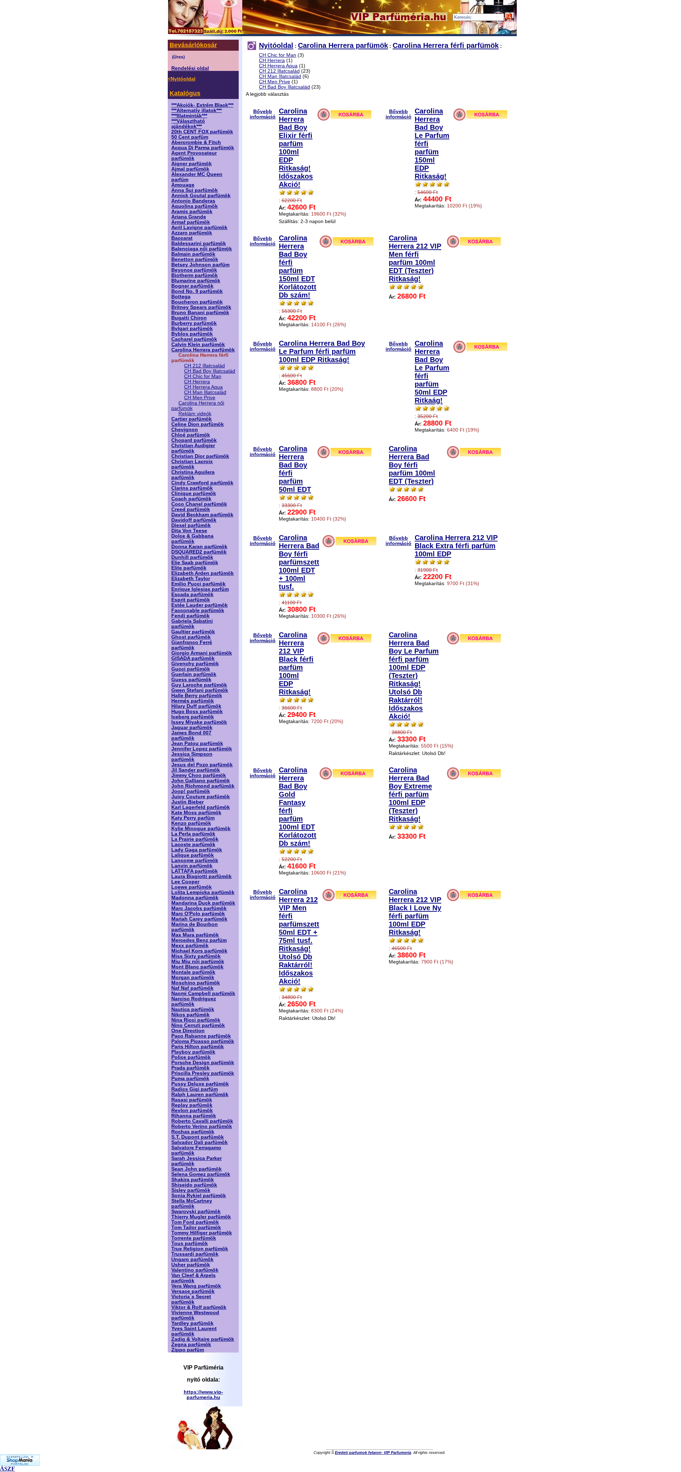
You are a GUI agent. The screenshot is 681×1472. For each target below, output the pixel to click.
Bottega (180, 296)
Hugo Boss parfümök (197, 711)
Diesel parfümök (191, 525)
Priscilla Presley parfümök (202, 1073)
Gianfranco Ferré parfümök (191, 645)
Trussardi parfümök (194, 1254)
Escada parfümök (192, 594)
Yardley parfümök (192, 1323)
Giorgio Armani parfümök (201, 653)
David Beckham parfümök (202, 514)
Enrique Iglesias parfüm (200, 589)
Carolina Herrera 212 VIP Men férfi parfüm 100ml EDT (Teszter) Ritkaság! (415, 258)
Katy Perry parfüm (193, 818)
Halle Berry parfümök (196, 695)
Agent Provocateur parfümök (194, 155)
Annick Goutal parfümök (201, 195)
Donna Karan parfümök (199, 546)
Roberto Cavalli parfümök (202, 1121)
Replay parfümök (191, 1105)
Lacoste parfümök (193, 844)
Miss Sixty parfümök (196, 956)
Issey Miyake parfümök (199, 722)
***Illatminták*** (189, 115)
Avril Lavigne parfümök (199, 227)
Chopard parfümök (194, 440)
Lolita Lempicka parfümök (202, 892)
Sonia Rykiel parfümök (198, 1195)
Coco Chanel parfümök (199, 504)
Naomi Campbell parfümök (203, 993)
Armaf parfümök (190, 222)
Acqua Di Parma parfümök (202, 147)
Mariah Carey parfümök (199, 919)
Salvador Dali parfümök (199, 1142)
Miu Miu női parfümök (197, 961)
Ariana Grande (188, 217)
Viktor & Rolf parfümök (198, 1307)
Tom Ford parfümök (195, 1222)
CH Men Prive (199, 397)
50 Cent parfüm (189, 137)
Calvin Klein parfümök (198, 344)
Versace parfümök (193, 1291)
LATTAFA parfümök (194, 871)
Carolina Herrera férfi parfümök (446, 45)
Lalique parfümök (192, 855)
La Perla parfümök (193, 834)
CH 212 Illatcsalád (204, 365)
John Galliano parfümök (200, 780)
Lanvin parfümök (191, 865)
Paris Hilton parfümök (197, 1046)
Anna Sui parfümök (194, 190)
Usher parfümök (190, 1264)
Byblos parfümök (192, 334)
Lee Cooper (185, 881)
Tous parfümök (189, 1243)
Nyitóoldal (276, 45)
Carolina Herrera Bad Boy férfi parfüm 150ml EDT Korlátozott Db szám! (297, 266)
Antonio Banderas (193, 201)
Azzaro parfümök (191, 232)
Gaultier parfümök (193, 631)
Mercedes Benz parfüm (199, 940)
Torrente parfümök (193, 1238)
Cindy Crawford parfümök (202, 482)
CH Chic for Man (202, 376)
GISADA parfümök (193, 658)
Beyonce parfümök (194, 270)
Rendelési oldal (190, 68)
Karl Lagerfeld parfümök (200, 807)
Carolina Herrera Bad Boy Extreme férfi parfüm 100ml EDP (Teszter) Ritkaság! (410, 794)
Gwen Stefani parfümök (199, 690)
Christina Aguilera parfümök (193, 475)
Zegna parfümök (191, 1344)
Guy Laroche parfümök (199, 685)
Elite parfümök (188, 568)
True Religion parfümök (199, 1248)
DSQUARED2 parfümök (199, 552)
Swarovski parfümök (196, 1211)
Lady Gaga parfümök (196, 849)
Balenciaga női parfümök (201, 248)
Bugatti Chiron (189, 318)
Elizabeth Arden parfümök (202, 573)
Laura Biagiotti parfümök (201, 876)
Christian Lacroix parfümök (192, 464)
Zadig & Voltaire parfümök (202, 1339)
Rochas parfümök (192, 1131)
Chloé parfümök (190, 435)
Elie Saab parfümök (194, 562)
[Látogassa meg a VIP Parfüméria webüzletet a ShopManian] (20, 1464)
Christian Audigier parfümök (193, 448)
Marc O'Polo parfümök (198, 913)
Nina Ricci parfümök (195, 1020)
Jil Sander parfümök (195, 770)
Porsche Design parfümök (202, 1062)
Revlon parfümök (192, 1110)
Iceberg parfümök (192, 717)
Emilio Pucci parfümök (198, 584)
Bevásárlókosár (193, 45)
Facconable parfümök (197, 610)
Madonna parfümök (194, 897)
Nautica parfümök (192, 1009)
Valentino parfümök (194, 1270)
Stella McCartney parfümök (191, 1203)
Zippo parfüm (187, 1349)
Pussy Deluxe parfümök (200, 1084)
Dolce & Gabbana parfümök (192, 538)
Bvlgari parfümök (192, 328)
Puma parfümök (190, 1078)
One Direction (188, 1030)
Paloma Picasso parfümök (202, 1041)
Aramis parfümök (191, 211)
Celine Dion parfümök (197, 424)
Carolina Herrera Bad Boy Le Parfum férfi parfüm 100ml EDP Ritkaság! (322, 351)
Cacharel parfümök (194, 339)
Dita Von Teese (189, 530)
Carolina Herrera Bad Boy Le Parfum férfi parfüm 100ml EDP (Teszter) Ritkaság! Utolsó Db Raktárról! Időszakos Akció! (414, 675)
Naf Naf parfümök (192, 988)
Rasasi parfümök (191, 1099)
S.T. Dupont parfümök (197, 1137)
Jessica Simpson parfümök (191, 756)
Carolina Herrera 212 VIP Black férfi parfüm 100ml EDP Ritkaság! (296, 663)
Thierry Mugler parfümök (201, 1217)
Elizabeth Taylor (190, 578)
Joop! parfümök (190, 791)
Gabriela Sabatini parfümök (192, 623)
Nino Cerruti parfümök (198, 1025)
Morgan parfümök (192, 977)
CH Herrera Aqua (203, 387)
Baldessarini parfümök (198, 243)
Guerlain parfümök (193, 674)
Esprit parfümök (190, 599)
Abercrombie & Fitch (196, 142)
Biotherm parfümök (194, 275)
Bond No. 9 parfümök (197, 291)
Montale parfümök (193, 972)
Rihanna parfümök (193, 1115)
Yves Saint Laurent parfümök (194, 1331)
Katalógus (185, 93)
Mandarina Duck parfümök (203, 903)
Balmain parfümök (193, 254)
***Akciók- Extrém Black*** (202, 105)
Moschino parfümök (195, 982)
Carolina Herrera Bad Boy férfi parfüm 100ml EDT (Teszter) (412, 465)
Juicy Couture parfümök (200, 796)
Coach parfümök (191, 498)
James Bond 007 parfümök (191, 735)
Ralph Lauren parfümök (199, 1094)
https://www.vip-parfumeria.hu (203, 1394)
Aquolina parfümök (194, 206)
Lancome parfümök (194, 860)
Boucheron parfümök (197, 302)
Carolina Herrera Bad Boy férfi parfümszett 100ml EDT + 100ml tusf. (299, 562)
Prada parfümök (190, 1068)
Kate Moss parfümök (196, 812)
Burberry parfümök (194, 323)
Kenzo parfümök (191, 823)
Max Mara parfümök (195, 935)
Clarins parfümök (192, 488)
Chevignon (184, 429)
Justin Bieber (187, 802)
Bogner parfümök (192, 286)
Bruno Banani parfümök (200, 312)
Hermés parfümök (192, 701)
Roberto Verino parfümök (201, 1126)
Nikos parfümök (190, 1014)
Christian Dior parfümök (200, 456)
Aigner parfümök (191, 163)
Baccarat (182, 238)
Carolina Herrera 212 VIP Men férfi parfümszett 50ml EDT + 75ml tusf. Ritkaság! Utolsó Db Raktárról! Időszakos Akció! (299, 936)
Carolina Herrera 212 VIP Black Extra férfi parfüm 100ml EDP (456, 546)
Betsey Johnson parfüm (200, 264)
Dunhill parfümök (192, 557)
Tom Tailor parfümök (196, 1227)
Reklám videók (194, 413)
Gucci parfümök (190, 669)
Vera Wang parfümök (196, 1286)
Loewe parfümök (191, 887)
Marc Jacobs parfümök (199, 908)
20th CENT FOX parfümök (202, 131)
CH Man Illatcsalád (205, 392)
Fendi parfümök (190, 615)
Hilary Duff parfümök (196, 706)
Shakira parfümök (192, 1179)
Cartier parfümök (191, 419)
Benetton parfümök (194, 259)
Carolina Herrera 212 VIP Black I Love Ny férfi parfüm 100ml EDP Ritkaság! (415, 912)
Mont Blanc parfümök (197, 967)
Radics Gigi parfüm (194, 1089)
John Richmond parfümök (202, 786)
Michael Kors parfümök (199, 951)
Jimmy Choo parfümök (198, 775)
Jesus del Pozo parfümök (202, 764)
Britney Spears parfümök (201, 307)
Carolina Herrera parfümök (203, 349)
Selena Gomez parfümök (200, 1174)
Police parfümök (191, 1057)
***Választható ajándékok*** (188, 123)
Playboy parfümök (193, 1052)
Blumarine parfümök (195, 280)
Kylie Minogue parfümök (201, 828)
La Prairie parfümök (194, 839)
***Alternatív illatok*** (196, 110)
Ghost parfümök (191, 637)
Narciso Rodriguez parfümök (193, 1001)
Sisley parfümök (190, 1190)
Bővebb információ (263, 114)
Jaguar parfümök (191, 727)
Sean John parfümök (196, 1169)
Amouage (182, 185)
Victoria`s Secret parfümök (191, 1299)
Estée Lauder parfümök (199, 605)
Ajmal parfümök (190, 169)
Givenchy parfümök (195, 663)
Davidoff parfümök (193, 520)
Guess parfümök (191, 679)
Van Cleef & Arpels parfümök (193, 1278)
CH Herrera (197, 381)
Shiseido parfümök (194, 1185)
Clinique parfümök (193, 493)
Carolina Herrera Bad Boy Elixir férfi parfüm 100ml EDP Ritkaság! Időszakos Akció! (296, 147)
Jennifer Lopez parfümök (201, 748)
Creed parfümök (190, 509)
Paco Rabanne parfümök (201, 1036)
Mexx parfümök (190, 945)
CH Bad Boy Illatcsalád (209, 371)
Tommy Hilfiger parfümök (201, 1232)
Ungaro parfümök (192, 1259)
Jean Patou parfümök (197, 743)
